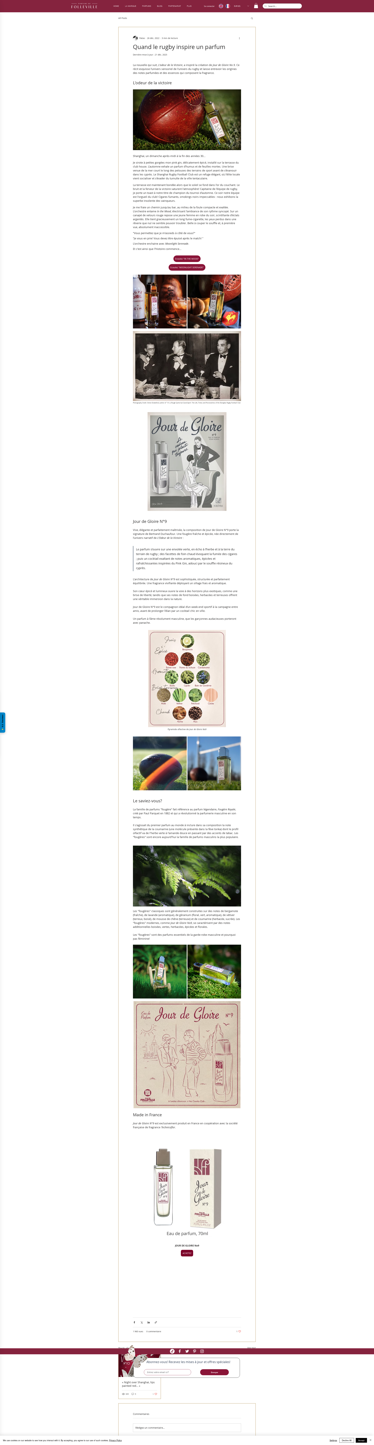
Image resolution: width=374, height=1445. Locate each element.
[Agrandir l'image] (160, 301)
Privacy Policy (115, 1440)
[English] (220, 6)
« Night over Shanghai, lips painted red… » (138, 1384)
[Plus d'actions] (239, 38)
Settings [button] (333, 1440)
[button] (146, 6)
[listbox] (241, 6)
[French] (227, 6)
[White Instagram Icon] (202, 1351)
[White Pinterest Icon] (194, 1351)
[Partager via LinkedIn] (148, 1322)
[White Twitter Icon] (187, 1351)
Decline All (347, 1440)
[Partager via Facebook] (134, 1322)
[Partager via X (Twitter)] (141, 1322)
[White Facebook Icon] (179, 1351)
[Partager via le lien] (155, 1322)
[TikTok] (172, 1351)
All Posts (122, 18)
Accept (361, 1440)
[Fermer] (370, 1440)
